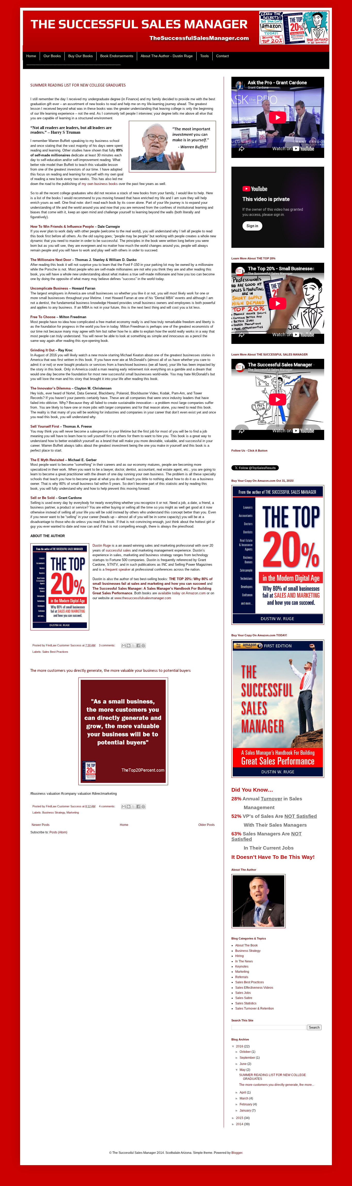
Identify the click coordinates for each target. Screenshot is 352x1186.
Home (31, 56)
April (243, 1092)
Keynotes (241, 966)
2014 (240, 1124)
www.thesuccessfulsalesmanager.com (142, 598)
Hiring (239, 956)
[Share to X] (133, 645)
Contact (222, 56)
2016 (240, 1046)
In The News (244, 961)
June (243, 1064)
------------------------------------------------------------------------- (74, 64)
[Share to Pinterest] (143, 645)
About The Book (246, 945)
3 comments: (107, 645)
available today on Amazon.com (182, 593)
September (248, 1058)
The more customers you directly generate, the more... (276, 1085)
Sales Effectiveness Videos (254, 987)
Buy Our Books (80, 56)
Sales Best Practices (55, 651)
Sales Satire (243, 998)
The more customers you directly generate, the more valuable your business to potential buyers (110, 671)
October (246, 1052)
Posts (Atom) (58, 832)
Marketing (72, 812)
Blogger (236, 1153)
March (244, 1098)
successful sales (118, 550)
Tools (204, 56)
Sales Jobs (243, 993)
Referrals (241, 977)
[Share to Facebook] (138, 645)
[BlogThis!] (128, 645)
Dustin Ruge (102, 545)
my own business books (100, 184)
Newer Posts (40, 825)
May (243, 1070)
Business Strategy (53, 812)
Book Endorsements (116, 56)
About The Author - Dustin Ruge (167, 56)
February (246, 1104)
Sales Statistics (245, 1003)
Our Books (52, 56)
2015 (240, 1118)
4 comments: (107, 806)
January (246, 1110)
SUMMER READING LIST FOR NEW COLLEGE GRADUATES (78, 85)
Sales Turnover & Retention (254, 1008)
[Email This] (123, 645)
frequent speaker (117, 569)
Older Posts (206, 825)
